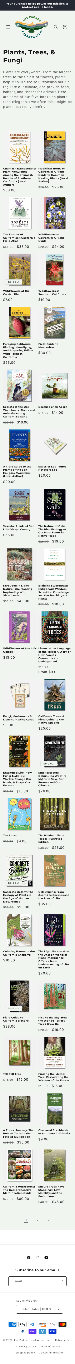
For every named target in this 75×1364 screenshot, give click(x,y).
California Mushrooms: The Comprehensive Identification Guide (19, 1190)
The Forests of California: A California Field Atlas (19, 237)
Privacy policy (27, 1346)
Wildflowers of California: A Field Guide (51, 237)
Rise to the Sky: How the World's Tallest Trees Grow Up (53, 1020)
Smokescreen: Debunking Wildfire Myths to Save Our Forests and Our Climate (52, 779)
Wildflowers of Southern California (52, 292)
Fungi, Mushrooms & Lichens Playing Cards (18, 718)
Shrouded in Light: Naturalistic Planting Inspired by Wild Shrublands (17, 590)
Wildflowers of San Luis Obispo (20, 650)
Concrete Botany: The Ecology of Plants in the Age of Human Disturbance (18, 896)
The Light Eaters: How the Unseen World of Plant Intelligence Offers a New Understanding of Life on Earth (53, 959)
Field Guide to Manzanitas (48, 345)
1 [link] (26, 1220)
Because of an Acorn (52, 406)
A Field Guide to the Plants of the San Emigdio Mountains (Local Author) (17, 471)
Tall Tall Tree (12, 1073)
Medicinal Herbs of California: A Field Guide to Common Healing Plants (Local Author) (53, 175)
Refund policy (63, 1340)
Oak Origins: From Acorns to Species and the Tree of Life (54, 895)
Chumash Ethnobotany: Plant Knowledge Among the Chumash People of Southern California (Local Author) (19, 176)
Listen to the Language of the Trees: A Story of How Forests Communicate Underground (54, 655)
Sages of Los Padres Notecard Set (52, 468)
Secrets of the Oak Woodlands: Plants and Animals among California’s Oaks (19, 411)
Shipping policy (25, 1352)
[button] (8, 27)
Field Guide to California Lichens (16, 1019)
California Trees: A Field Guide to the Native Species (51, 719)
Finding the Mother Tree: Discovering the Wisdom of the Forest (53, 1077)
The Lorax (10, 835)
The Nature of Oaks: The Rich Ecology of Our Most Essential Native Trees (52, 531)
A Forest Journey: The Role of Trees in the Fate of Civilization (18, 1133)
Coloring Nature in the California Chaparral (19, 953)
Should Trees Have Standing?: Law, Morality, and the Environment (51, 1191)
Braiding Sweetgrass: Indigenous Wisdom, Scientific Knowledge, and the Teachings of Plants (54, 592)
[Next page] (48, 1219)
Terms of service (50, 1346)
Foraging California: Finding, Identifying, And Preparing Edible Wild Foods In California (18, 350)
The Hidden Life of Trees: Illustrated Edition (51, 838)
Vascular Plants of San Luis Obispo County (18, 528)
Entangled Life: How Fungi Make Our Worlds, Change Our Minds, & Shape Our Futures (17, 779)
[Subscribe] (61, 1281)
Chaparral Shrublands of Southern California (54, 1132)
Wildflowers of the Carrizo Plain (16, 292)
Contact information (51, 1352)
